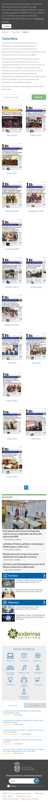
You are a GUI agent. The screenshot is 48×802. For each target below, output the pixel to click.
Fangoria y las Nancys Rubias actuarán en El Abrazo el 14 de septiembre (23, 731)
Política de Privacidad (10, 799)
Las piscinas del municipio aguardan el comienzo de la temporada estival (23, 721)
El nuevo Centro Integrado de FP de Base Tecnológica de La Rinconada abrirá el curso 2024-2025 (24, 750)
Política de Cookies (23, 796)
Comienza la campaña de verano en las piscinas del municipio (22, 741)
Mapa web (39, 793)
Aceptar (6, 26)
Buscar (38, 97)
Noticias (5, 32)
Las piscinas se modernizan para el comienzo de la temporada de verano (22, 712)
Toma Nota (15, 32)
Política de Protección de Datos (29, 786)
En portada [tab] (35, 705)
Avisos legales (7, 796)
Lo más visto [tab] (13, 705)
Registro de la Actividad (29, 799)
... (9, 487)
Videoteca (13, 602)
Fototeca (13, 575)
